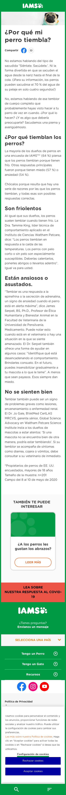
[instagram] (33, 686)
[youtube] (44, 686)
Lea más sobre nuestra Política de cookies (28, 737)
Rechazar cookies (33, 761)
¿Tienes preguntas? (33, 625)
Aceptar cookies (33, 771)
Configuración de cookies (33, 754)
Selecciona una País (33, 640)
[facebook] (22, 686)
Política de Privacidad (18, 701)
